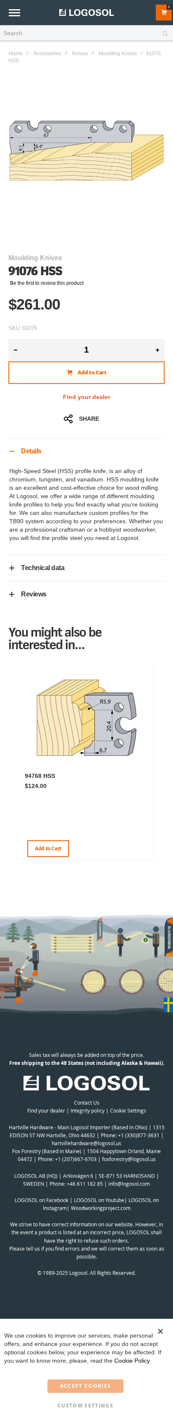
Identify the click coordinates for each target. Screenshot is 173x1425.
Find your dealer (86, 397)
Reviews (34, 594)
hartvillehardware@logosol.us (86, 1143)
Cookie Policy (132, 1360)
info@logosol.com (129, 1183)
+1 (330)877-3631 (139, 1135)
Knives (80, 53)
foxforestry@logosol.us (129, 1159)
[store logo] (86, 12)
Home (16, 53)
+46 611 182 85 (85, 1183)
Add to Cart (48, 848)
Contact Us (87, 1102)
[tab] (86, 451)
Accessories (47, 53)
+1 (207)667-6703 (76, 1159)
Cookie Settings (128, 1110)
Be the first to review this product (47, 283)
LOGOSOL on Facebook (41, 1200)
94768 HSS (40, 776)
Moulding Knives (118, 53)
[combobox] (86, 33)
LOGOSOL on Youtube (99, 1200)
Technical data (42, 567)
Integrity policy (88, 1110)
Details (31, 451)
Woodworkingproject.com (101, 1208)
